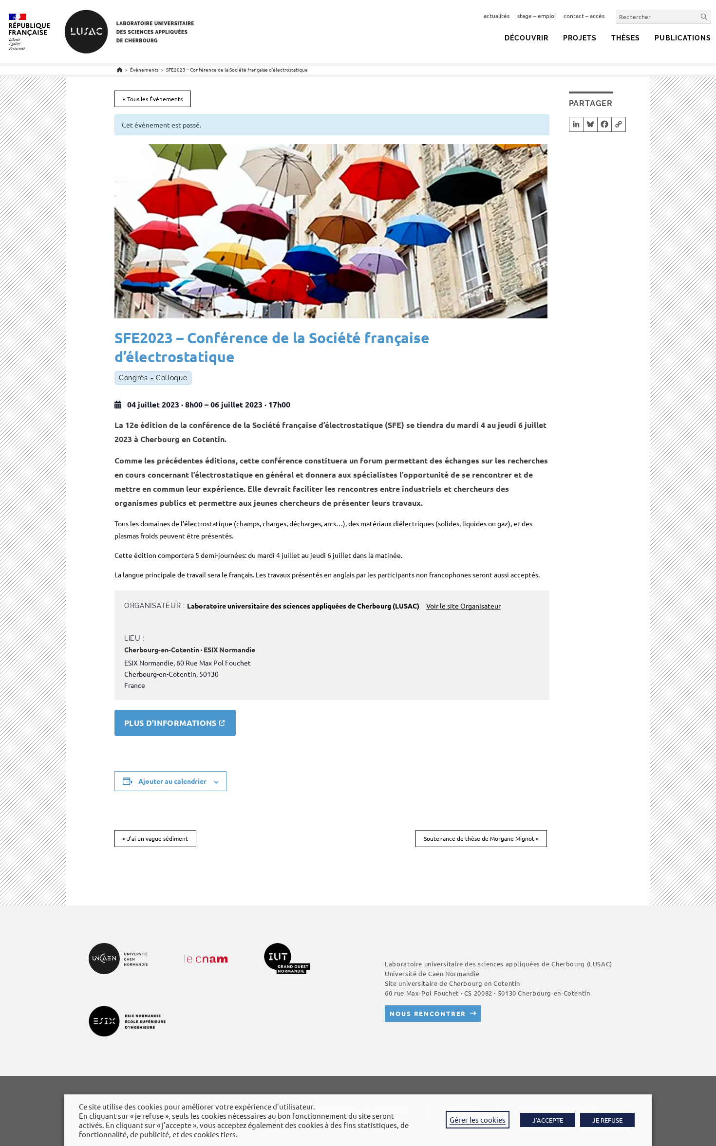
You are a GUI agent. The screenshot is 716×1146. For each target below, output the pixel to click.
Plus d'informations (170, 723)
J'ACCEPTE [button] (547, 1120)
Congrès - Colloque (153, 378)
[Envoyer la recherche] (704, 16)
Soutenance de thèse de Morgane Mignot (481, 838)
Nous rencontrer (428, 1013)
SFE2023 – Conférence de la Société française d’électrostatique (237, 69)
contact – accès (584, 15)
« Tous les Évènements (153, 99)
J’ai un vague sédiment (155, 838)
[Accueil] (119, 69)
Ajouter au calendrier (172, 780)
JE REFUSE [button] (607, 1120)
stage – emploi (536, 15)
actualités (496, 15)
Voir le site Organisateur (463, 605)
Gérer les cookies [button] (478, 1119)
